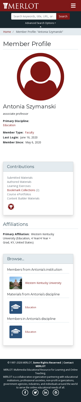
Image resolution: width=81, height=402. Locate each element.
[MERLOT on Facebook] (25, 394)
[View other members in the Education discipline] (17, 332)
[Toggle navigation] (73, 5)
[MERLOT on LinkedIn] (46, 394)
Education (9, 125)
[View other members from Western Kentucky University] (17, 283)
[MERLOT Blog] (56, 394)
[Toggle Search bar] (40, 26)
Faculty (29, 132)
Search (63, 16)
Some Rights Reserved (47, 362)
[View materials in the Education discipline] (17, 307)
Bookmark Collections (21, 190)
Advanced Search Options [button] (39, 23)
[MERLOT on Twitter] (35, 394)
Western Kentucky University (43, 283)
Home (7, 32)
